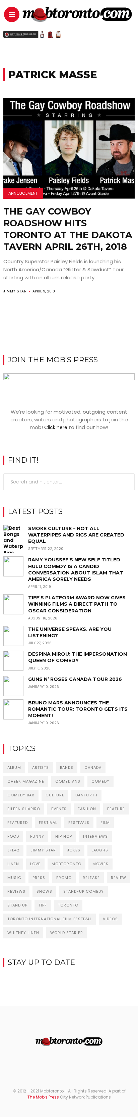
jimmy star (43, 850)
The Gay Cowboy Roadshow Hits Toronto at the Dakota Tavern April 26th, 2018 (67, 229)
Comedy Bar (20, 795)
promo (64, 877)
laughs (99, 850)
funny (37, 836)
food (13, 836)
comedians (67, 781)
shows (44, 891)
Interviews (95, 836)
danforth (86, 795)
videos (110, 919)
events (59, 808)
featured (17, 822)
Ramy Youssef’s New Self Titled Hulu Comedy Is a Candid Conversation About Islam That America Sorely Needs (75, 569)
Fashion (87, 808)
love (35, 864)
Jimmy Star (15, 291)
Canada (92, 767)
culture (55, 795)
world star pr (66, 932)
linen (13, 864)
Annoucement (23, 193)
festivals (78, 822)
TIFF (43, 905)
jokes (73, 850)
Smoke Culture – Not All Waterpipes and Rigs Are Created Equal (76, 534)
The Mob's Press (43, 1097)
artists (40, 767)
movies (100, 864)
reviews (16, 891)
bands (66, 767)
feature (116, 808)
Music (14, 877)
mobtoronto (66, 864)
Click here (55, 427)
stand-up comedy (83, 891)
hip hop (63, 836)
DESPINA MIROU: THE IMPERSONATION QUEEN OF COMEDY (77, 657)
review (118, 877)
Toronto (68, 905)
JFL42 (13, 850)
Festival (48, 822)
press (38, 877)
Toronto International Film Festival (49, 919)
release (91, 877)
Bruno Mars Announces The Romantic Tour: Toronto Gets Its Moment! (78, 709)
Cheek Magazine (25, 781)
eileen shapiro (23, 808)
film (105, 822)
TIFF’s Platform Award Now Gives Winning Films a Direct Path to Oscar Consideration (77, 604)
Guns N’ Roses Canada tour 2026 (75, 679)
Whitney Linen (23, 932)
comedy (100, 781)
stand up (17, 905)
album (14, 767)
